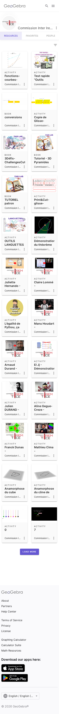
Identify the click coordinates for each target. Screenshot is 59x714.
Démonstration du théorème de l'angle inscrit (44, 246)
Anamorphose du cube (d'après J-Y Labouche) (14, 494)
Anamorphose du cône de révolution (44, 492)
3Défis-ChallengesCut (15, 160)
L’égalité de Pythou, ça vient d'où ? (12, 327)
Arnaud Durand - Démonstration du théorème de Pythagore (15, 372)
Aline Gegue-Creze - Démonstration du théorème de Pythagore (44, 413)
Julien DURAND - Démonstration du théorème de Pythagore (15, 413)
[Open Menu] (53, 6)
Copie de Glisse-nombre (40, 120)
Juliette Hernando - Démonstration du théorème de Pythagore (15, 289)
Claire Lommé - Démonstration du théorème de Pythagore (44, 289)
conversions (13, 117)
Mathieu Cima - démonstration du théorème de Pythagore (44, 454)
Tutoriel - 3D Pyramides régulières (42, 162)
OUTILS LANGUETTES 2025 (14, 244)
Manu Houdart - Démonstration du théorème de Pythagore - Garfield (44, 333)
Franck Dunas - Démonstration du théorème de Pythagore (15, 454)
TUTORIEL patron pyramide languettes (12, 205)
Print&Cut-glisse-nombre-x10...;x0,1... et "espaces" (43, 207)
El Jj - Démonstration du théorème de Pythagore (44, 370)
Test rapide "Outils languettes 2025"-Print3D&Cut (43, 83)
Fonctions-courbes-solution (12, 79)
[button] (29, 552)
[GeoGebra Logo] (14, 6)
